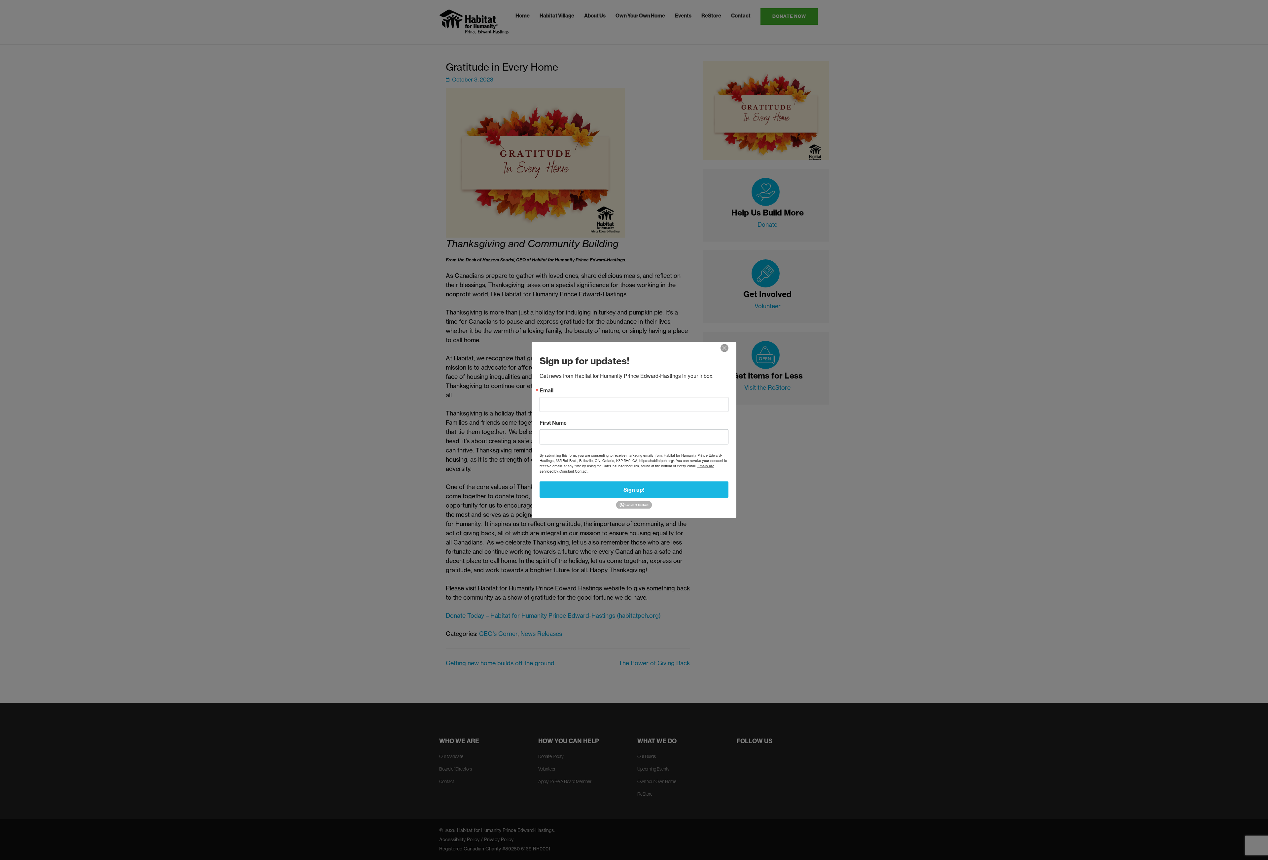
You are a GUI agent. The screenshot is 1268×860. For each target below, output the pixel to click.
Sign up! (634, 489)
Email (546, 390)
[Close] (724, 348)
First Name (553, 422)
